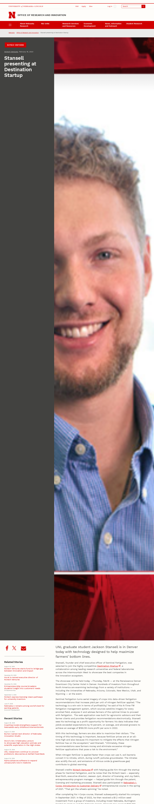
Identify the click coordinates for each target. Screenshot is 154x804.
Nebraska (12, 33)
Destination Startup (107, 666)
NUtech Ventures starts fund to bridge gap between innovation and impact (23, 670)
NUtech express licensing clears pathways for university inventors (23, 698)
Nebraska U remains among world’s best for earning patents (24, 707)
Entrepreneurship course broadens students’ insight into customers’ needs (22, 687)
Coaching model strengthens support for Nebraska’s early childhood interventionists (24, 726)
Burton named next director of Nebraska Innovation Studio (23, 735)
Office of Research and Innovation (42, 15)
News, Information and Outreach (113, 25)
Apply (84, 6)
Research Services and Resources (70, 25)
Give (90, 6)
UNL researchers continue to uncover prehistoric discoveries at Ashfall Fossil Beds (24, 753)
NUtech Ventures (15, 45)
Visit (76, 6)
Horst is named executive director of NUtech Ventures (21, 678)
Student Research (134, 24)
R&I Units (45, 24)
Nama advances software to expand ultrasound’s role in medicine (20, 762)
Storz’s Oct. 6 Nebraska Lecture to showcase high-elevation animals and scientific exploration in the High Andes (22, 743)
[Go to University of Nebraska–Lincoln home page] (12, 15)
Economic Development (90, 25)
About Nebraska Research (27, 25)
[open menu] (13, 25)
